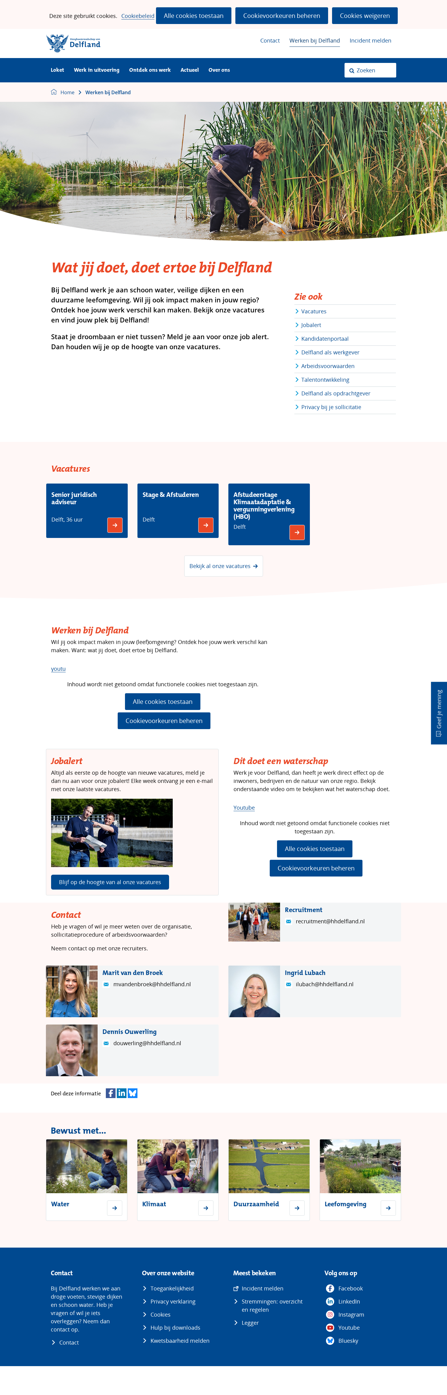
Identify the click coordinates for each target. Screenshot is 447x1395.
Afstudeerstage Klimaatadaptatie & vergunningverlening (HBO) (264, 505)
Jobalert (311, 325)
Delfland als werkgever (330, 352)
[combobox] (370, 70)
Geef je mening (438, 709)
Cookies (161, 1314)
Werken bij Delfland (314, 40)
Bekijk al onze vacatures (220, 566)
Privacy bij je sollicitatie (331, 407)
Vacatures (314, 311)
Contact (270, 40)
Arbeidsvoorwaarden (328, 366)
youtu (58, 668)
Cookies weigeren (365, 15)
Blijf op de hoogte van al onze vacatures (110, 882)
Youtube (244, 807)
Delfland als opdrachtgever (335, 393)
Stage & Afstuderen (171, 494)
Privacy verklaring (173, 1301)
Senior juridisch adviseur (74, 498)
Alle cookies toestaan (194, 15)
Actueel (190, 70)
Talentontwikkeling (325, 379)
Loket (57, 70)
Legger (250, 1322)
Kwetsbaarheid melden (180, 1340)
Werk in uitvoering (97, 70)
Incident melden (370, 40)
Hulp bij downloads (175, 1327)
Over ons (219, 70)
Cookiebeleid (137, 16)
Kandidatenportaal (325, 338)
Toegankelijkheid (172, 1288)
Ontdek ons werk (150, 70)
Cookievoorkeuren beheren (281, 15)
